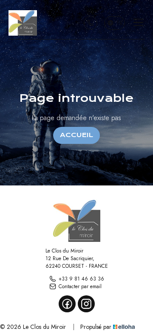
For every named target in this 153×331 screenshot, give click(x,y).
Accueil (76, 135)
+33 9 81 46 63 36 (81, 279)
